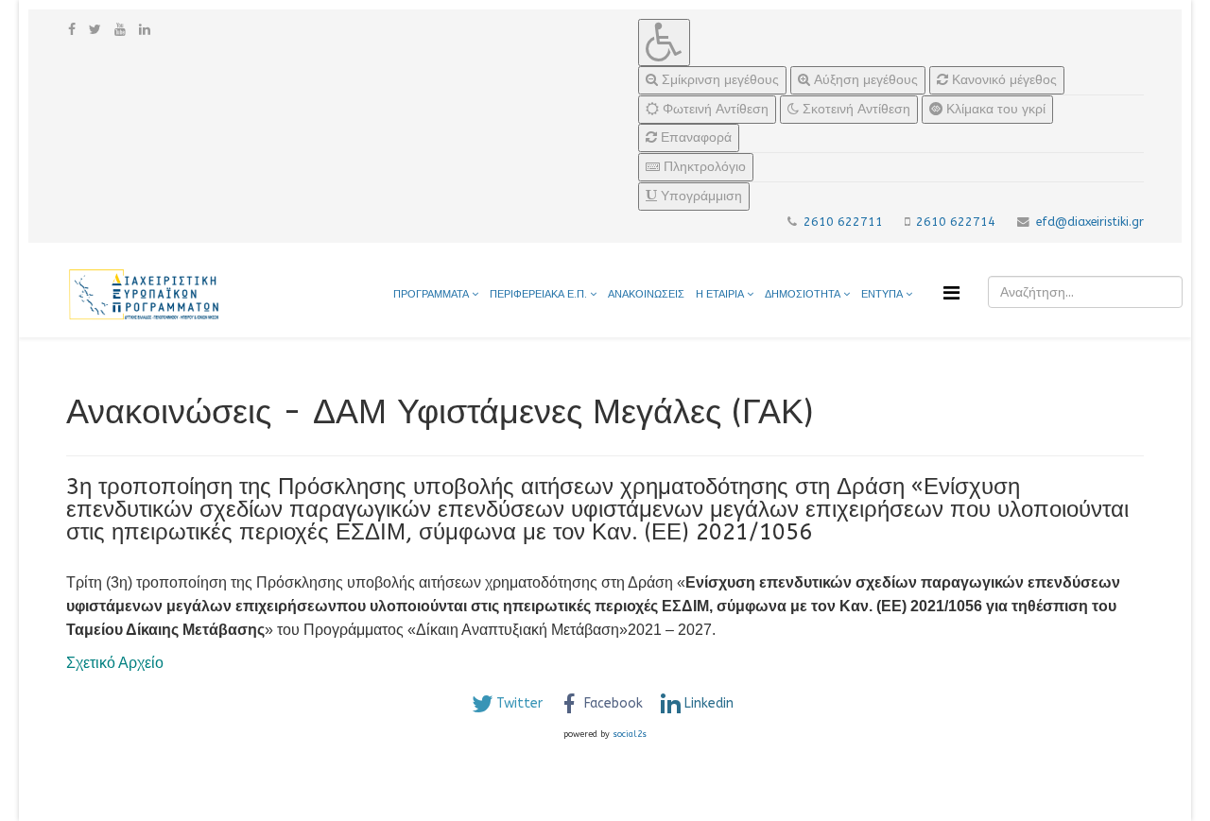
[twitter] (95, 30)
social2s (630, 734)
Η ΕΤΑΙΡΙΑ (720, 294)
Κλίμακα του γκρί (994, 109)
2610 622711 (843, 221)
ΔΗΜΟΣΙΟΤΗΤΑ (804, 294)
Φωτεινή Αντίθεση (714, 109)
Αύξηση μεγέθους (864, 80)
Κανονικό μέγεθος (1002, 80)
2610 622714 (955, 221)
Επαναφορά (694, 137)
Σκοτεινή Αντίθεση (854, 109)
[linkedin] (144, 30)
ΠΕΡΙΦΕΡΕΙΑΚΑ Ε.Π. (538, 294)
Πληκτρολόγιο (703, 167)
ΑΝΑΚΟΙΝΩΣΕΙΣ (646, 294)
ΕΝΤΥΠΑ (883, 294)
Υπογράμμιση (699, 196)
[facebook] (72, 30)
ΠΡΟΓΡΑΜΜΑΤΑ (431, 294)
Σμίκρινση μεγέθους (718, 80)
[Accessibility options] (664, 42)
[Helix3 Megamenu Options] (951, 293)
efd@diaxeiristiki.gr (1090, 221)
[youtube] (120, 30)
